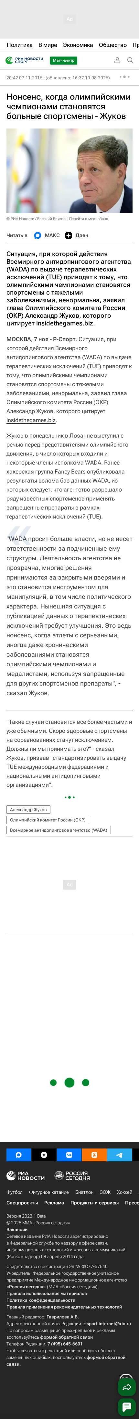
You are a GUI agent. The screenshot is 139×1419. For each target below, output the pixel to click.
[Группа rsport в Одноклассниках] (94, 1155)
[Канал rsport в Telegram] (119, 1155)
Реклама (54, 1203)
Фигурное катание (49, 1192)
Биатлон (84, 1192)
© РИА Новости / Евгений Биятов (36, 219)
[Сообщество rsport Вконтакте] (69, 1155)
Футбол (14, 1192)
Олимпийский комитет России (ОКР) (48, 819)
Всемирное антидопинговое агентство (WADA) (58, 830)
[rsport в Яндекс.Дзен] (44, 1155)
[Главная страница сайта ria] (7, 60)
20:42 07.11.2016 (24, 77)
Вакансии (16, 1229)
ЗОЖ (105, 1192)
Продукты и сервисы (94, 1203)
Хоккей (124, 1192)
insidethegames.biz (31, 420)
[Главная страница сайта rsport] (39, 60)
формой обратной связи (66, 1337)
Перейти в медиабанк (88, 219)
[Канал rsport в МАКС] (18, 1155)
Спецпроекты (22, 1203)
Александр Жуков (28, 809)
